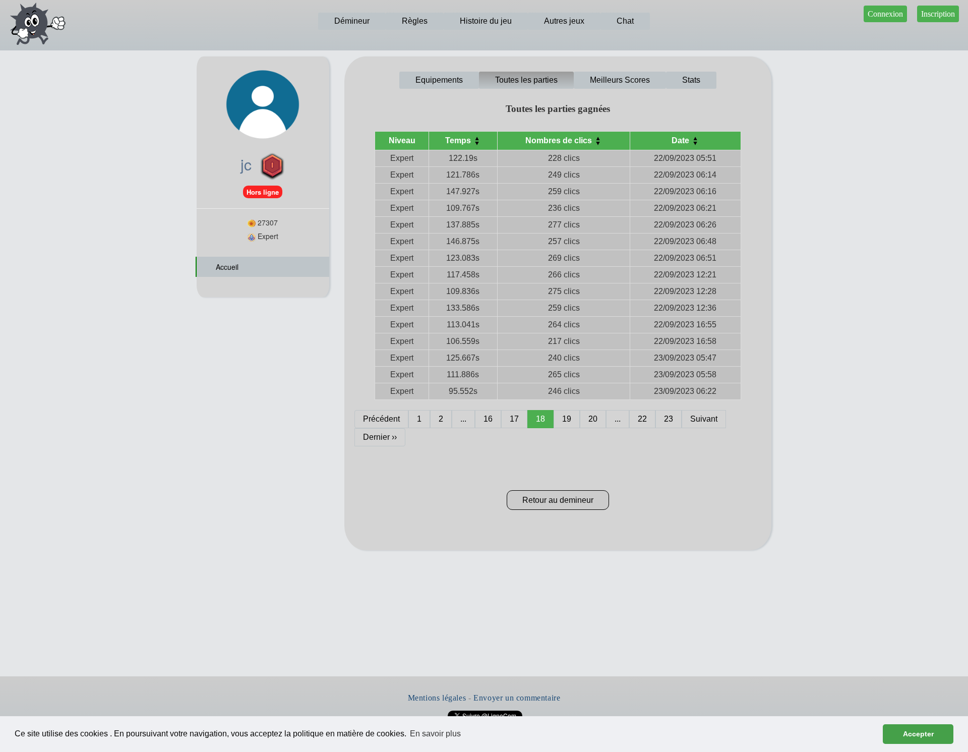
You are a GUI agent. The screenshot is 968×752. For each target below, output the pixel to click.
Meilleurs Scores (620, 80)
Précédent (381, 419)
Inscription (938, 14)
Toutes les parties (526, 80)
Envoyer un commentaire (516, 697)
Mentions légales (437, 697)
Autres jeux (564, 21)
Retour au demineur (557, 500)
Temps (459, 140)
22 (642, 419)
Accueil (226, 267)
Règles (415, 21)
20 (592, 419)
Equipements (439, 80)
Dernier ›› (380, 437)
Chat (625, 21)
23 (668, 419)
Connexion (885, 14)
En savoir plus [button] (435, 733)
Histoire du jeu (486, 21)
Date (681, 140)
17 (514, 419)
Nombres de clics (559, 140)
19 (566, 419)
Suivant (703, 419)
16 (488, 419)
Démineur (352, 21)
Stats (691, 80)
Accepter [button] (918, 734)
